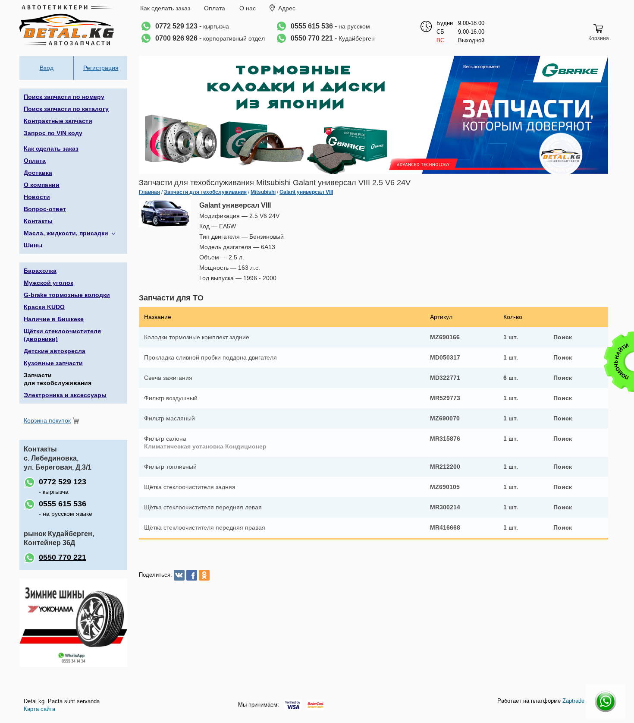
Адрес (286, 8)
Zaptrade (573, 701)
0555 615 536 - (330, 26)
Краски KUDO (44, 306)
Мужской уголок (48, 282)
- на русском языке (65, 508)
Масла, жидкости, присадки (66, 233)
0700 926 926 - (210, 38)
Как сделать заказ (165, 8)
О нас (247, 8)
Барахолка (40, 270)
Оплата (214, 8)
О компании (42, 184)
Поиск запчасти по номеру (64, 96)
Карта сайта (39, 709)
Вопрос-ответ (45, 208)
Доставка (38, 172)
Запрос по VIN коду (53, 132)
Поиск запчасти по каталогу (66, 108)
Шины (33, 245)
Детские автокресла (54, 350)
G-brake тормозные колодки (67, 294)
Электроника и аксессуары (65, 394)
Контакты (38, 221)
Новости (37, 196)
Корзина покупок (47, 420)
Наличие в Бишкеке (54, 319)
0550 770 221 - (333, 38)
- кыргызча (62, 486)
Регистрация (101, 67)
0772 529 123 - (192, 26)
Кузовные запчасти (53, 363)
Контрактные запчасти (58, 120)
